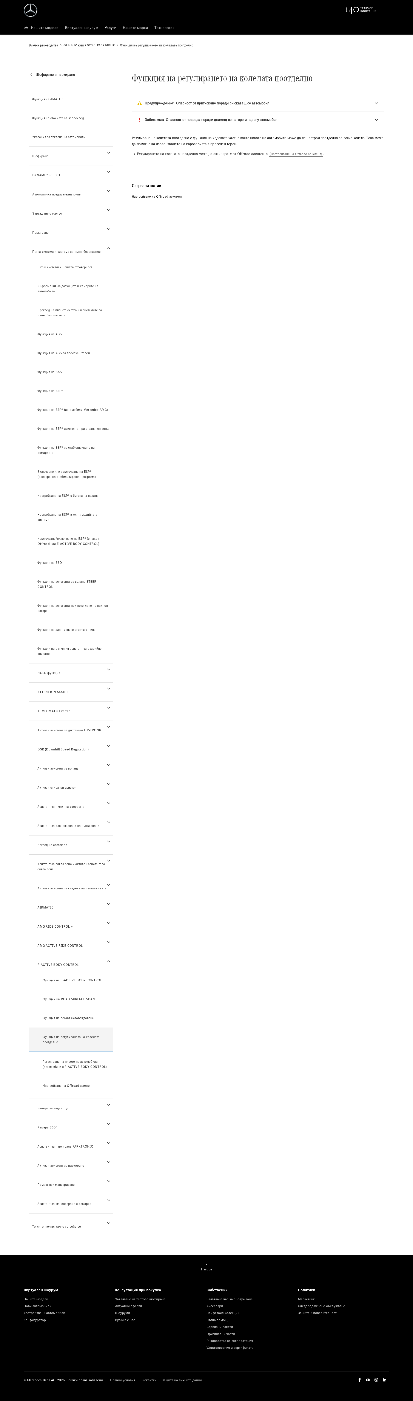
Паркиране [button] (40, 232)
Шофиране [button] (40, 156)
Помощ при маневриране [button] (56, 1184)
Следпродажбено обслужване (321, 1306)
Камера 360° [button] (47, 1127)
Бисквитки (148, 1380)
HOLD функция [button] (48, 673)
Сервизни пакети (219, 1327)
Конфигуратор (35, 1320)
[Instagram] (376, 1380)
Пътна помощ (217, 1320)
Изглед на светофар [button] (52, 845)
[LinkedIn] (384, 1380)
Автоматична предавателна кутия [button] (56, 194)
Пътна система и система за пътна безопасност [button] (67, 251)
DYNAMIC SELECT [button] (46, 175)
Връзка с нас (125, 1320)
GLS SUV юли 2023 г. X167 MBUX (89, 45)
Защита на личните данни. (182, 1380)
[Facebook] (359, 1380)
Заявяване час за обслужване (229, 1299)
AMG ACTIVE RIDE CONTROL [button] (60, 945)
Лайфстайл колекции (222, 1313)
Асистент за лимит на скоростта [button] (60, 806)
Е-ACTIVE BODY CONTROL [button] (58, 964)
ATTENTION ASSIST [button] (52, 692)
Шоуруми (122, 1313)
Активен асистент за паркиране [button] (60, 1165)
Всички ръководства (43, 45)
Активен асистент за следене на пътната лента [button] (71, 888)
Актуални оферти (128, 1306)
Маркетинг (306, 1299)
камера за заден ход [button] (52, 1108)
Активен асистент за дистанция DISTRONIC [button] (69, 730)
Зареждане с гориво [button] (47, 213)
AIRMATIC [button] (45, 907)
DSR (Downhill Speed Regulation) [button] (63, 749)
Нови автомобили (37, 1306)
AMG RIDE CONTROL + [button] (55, 926)
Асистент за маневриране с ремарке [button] (64, 1203)
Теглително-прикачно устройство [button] (56, 1226)
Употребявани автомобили (44, 1313)
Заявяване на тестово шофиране (140, 1299)
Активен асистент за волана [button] (58, 768)
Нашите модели (36, 1299)
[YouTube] (367, 1380)
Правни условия (122, 1380)
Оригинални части (220, 1334)
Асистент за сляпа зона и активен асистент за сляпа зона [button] (71, 866)
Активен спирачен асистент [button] (57, 787)
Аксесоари (214, 1306)
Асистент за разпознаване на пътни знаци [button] (68, 825)
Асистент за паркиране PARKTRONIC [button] (65, 1146)
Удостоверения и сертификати (230, 1347)
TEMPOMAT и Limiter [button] (53, 711)
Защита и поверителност (317, 1313)
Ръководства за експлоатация (229, 1340)
